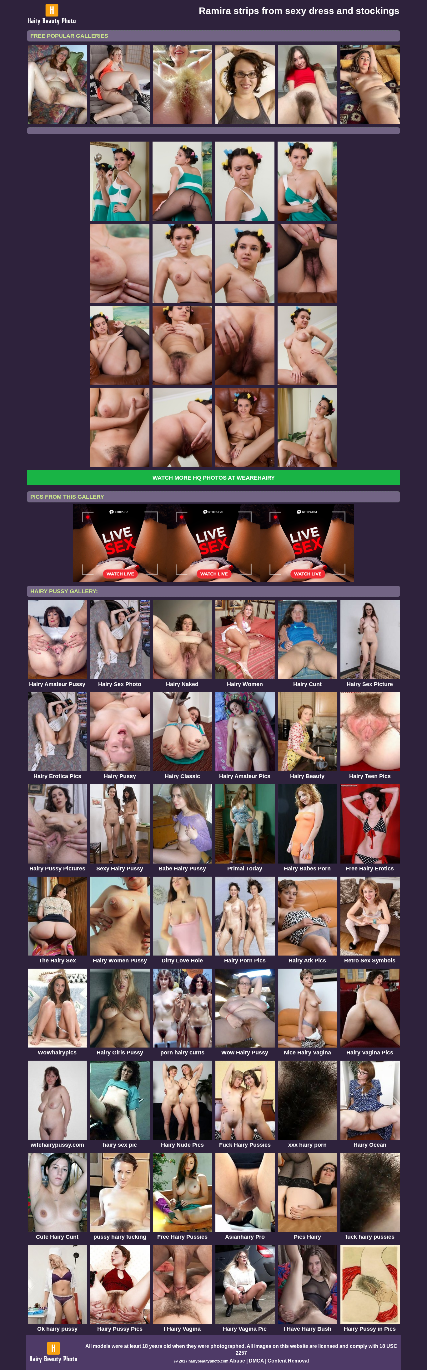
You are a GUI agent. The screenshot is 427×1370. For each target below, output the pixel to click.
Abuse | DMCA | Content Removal (269, 1360)
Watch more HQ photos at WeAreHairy (214, 478)
